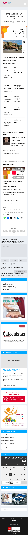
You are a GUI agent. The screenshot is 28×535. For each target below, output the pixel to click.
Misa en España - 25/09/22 (7, 447)
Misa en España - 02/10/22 (7, 443)
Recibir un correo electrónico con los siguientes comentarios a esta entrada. (12, 264)
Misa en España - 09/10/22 (7, 440)
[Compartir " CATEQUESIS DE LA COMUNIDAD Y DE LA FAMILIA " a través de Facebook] (4, 230)
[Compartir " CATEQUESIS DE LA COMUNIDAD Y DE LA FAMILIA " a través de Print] (14, 233)
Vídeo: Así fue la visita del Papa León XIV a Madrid (13, 380)
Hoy (11, 482)
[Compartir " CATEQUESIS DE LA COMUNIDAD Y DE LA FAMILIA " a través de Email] (23, 230)
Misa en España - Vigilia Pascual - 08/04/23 (11, 434)
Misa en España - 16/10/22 (7, 437)
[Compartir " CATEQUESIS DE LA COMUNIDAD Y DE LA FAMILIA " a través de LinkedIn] (15, 230)
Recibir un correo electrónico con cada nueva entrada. (12, 268)
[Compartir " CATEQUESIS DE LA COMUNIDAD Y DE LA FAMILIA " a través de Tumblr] (10, 230)
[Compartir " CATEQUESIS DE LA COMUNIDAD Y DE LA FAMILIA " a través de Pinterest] (12, 230)
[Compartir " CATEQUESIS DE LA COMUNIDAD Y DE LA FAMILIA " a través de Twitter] (7, 230)
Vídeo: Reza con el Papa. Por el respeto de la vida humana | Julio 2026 (13, 384)
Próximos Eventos (8, 487)
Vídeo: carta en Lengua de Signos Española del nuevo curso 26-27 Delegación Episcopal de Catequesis (14, 375)
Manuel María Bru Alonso (14, 21)
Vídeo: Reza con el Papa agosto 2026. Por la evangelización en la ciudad (13, 370)
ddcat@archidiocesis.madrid (9, 287)
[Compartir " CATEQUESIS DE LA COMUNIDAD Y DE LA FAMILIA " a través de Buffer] (18, 230)
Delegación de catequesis (11, 518)
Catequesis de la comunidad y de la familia (13, 161)
